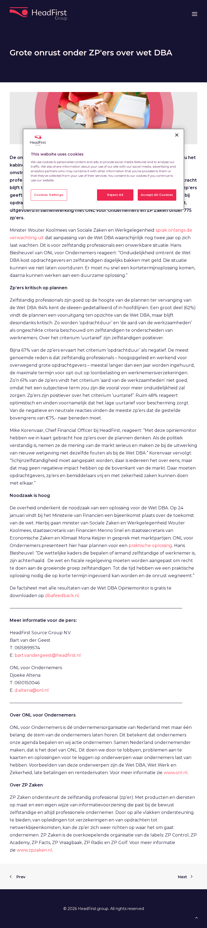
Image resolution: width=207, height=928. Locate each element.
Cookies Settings (49, 195)
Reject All (115, 195)
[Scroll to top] (196, 917)
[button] (194, 14)
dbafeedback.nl (62, 595)
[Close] (177, 135)
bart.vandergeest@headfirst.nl (48, 655)
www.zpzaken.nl (34, 850)
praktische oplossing (150, 545)
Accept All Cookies (157, 195)
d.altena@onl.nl (32, 690)
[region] (103, 169)
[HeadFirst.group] (39, 14)
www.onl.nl (176, 772)
